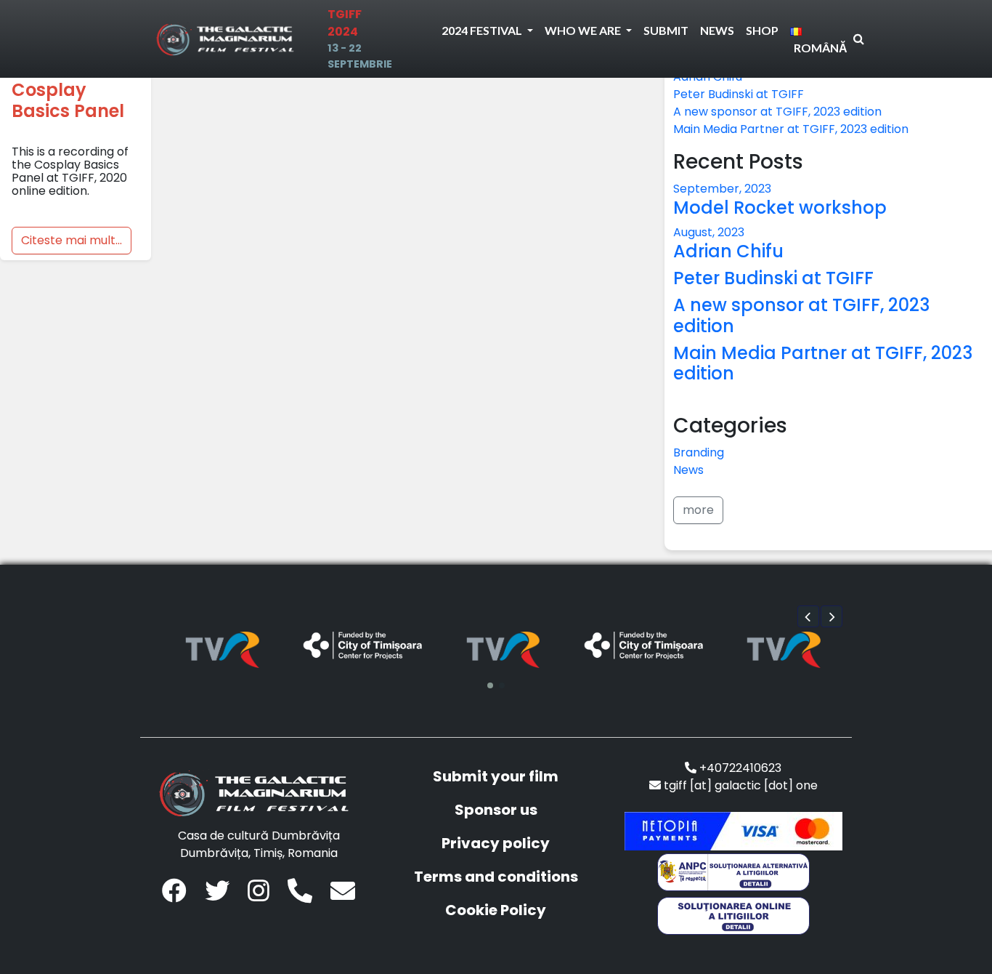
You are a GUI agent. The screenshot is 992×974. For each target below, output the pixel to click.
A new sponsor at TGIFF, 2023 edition (777, 111)
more (698, 510)
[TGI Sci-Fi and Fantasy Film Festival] (229, 39)
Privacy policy (496, 843)
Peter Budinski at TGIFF (738, 94)
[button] (808, 616)
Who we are (584, 30)
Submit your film (495, 776)
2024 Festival (483, 30)
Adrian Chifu (728, 251)
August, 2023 (708, 232)
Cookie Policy (495, 910)
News (717, 30)
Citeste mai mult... (71, 240)
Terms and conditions (496, 876)
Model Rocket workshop (780, 208)
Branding (698, 452)
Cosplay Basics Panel (68, 100)
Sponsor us (496, 810)
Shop (762, 30)
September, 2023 (722, 188)
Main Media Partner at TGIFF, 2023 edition (790, 129)
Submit (665, 30)
